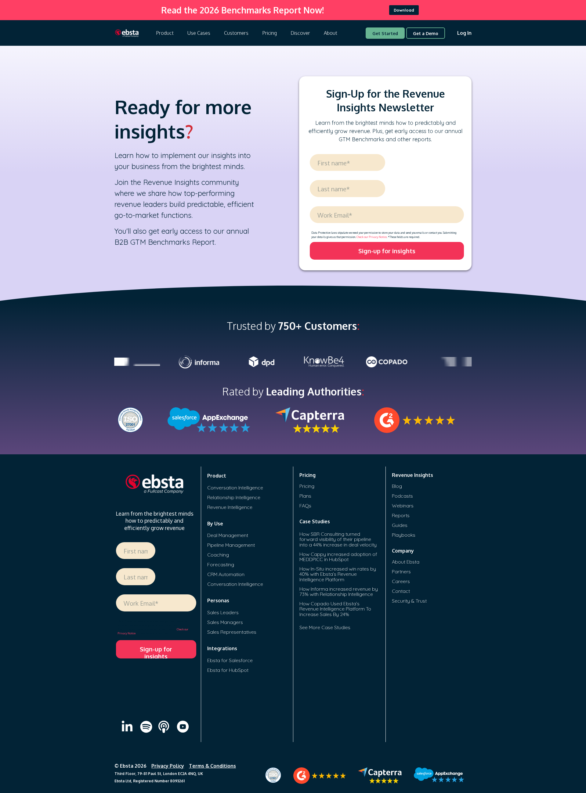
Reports (401, 515)
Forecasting (220, 564)
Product (165, 33)
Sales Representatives (231, 632)
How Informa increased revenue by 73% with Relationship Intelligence (338, 591)
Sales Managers (225, 622)
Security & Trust (409, 601)
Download (404, 10)
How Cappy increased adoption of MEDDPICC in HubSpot (338, 557)
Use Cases (198, 33)
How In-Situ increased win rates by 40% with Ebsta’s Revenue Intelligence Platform (337, 574)
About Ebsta (405, 562)
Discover (300, 33)
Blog (397, 486)
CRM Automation (225, 574)
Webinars (403, 506)
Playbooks (403, 535)
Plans (305, 496)
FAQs (305, 506)
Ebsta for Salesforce (230, 660)
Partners (401, 571)
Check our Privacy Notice (371, 237)
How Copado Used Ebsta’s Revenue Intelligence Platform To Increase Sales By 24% (335, 608)
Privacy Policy (167, 766)
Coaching (218, 555)
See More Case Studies (324, 627)
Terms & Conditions (212, 766)
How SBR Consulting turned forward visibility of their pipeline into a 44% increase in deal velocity (338, 539)
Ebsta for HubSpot (227, 670)
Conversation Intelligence (235, 488)
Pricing (269, 33)
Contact (401, 591)
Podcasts (402, 496)
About (330, 33)
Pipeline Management (231, 545)
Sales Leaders (223, 612)
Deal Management (227, 535)
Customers (236, 33)
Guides (399, 525)
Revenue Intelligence (229, 507)
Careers (401, 581)
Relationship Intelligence (233, 497)
